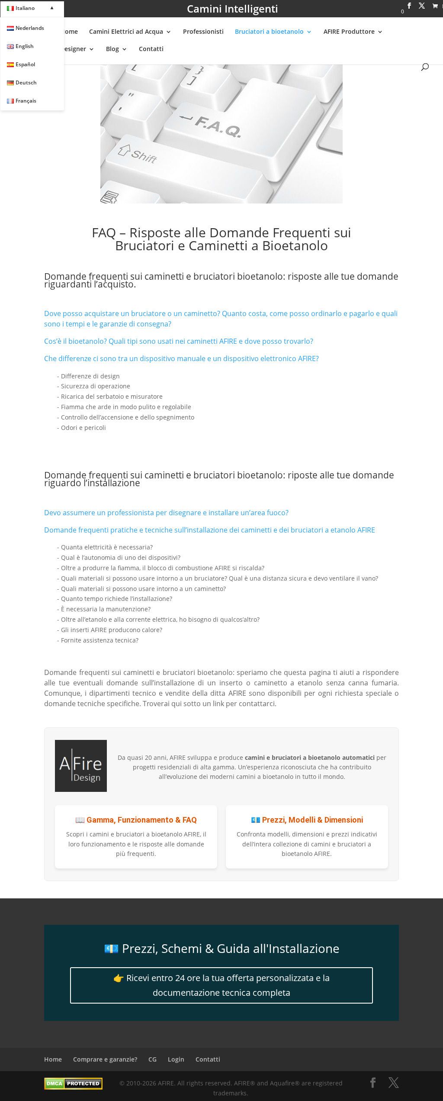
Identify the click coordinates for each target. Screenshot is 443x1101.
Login (176, 1059)
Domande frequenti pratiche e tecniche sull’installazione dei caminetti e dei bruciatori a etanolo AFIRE (209, 530)
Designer (73, 49)
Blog (112, 49)
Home (69, 32)
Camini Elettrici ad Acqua (126, 32)
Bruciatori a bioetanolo (269, 32)
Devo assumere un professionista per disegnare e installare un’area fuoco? (166, 512)
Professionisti (203, 32)
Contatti (151, 49)
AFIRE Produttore (349, 32)
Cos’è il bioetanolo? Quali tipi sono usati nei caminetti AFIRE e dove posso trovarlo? (178, 341)
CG (152, 1059)
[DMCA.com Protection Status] (73, 1087)
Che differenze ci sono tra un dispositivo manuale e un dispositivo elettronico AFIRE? (181, 358)
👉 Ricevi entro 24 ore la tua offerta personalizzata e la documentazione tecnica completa (221, 985)
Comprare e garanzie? (105, 1059)
